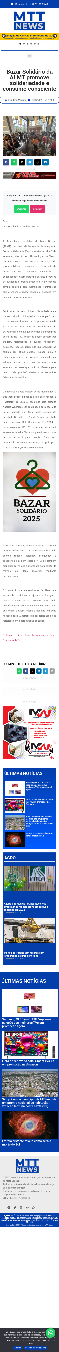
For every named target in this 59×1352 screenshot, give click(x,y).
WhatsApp (21, 209)
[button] (29, 56)
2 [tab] (24, 44)
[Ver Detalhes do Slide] (29, 732)
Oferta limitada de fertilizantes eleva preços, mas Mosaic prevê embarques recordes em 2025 (26, 906)
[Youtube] (27, 1207)
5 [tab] (35, 44)
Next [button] (54, 36)
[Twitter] (15, 1207)
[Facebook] (8, 1207)
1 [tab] (20, 44)
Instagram (37, 209)
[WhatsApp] (29, 175)
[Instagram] (21, 1207)
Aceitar (17, 1348)
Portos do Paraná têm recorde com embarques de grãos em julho (24, 954)
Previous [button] (4, 36)
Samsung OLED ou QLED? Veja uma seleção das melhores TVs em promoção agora (39, 786)
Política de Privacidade (35, 1348)
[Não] (54, 1340)
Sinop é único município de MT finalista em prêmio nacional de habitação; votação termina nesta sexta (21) (39, 821)
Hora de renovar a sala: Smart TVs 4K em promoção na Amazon (40, 801)
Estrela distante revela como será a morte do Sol (39, 834)
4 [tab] (31, 44)
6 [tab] (38, 44)
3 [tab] (27, 44)
